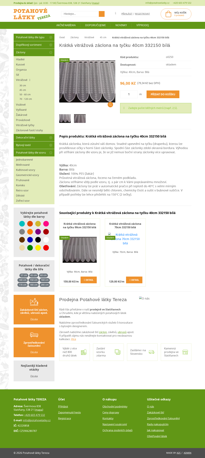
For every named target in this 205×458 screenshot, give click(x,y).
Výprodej (142, 25)
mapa (95, 3)
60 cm (43, 275)
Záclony (20, 52)
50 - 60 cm (25, 94)
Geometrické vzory (27, 175)
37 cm (24, 275)
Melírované (23, 165)
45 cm (23, 90)
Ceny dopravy (110, 413)
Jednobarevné (24, 160)
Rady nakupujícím (157, 424)
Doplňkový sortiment (29, 45)
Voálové (21, 105)
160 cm (45, 280)
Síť (17, 75)
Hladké (20, 59)
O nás (150, 407)
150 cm (33, 280)
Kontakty (107, 418)
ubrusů (122, 332)
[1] (102, 14)
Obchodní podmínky (114, 407)
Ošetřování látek (157, 436)
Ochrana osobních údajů (117, 430)
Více (73, 339)
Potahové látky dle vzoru (31, 153)
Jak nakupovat (155, 430)
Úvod (62, 37)
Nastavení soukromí (114, 424)
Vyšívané (21, 110)
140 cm (22, 280)
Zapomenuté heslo (69, 413)
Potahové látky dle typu (30, 37)
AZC (179, 453)
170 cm (22, 285)
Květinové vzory (25, 170)
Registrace (64, 418)
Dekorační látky (25, 138)
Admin (187, 453)
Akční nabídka (66, 25)
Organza (21, 70)
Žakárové (21, 115)
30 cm (23, 85)
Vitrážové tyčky (25, 125)
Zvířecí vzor (23, 201)
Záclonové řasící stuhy (29, 130)
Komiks (20, 185)
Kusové (20, 65)
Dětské (20, 196)
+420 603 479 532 (182, 3)
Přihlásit (63, 407)
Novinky (121, 25)
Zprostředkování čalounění (163, 418)
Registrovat (142, 14)
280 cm (45, 285)
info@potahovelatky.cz (157, 3)
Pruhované (22, 180)
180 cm (33, 285)
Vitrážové (22, 80)
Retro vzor (22, 191)
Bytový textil (23, 145)
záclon (103, 332)
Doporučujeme (95, 25)
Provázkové (23, 120)
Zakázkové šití (155, 413)
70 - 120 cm (26, 99)
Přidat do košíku (163, 94)
